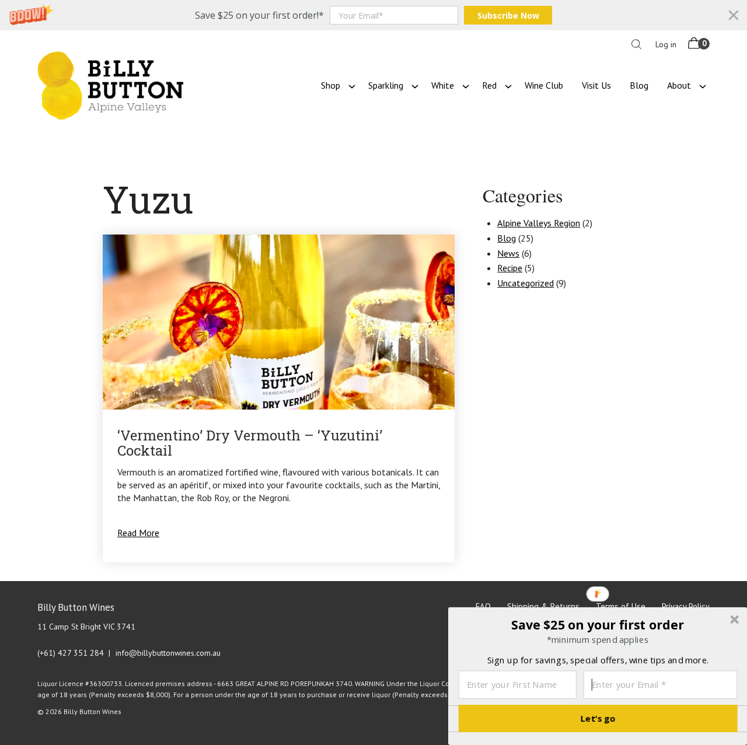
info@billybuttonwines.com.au (168, 653)
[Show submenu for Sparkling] (415, 85)
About (679, 85)
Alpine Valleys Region (538, 223)
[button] (373, 15)
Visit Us (596, 85)
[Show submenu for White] (466, 85)
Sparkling (385, 85)
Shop (330, 85)
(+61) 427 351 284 (70, 653)
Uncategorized (525, 283)
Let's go (598, 718)
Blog (639, 85)
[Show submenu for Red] (508, 85)
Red (489, 85)
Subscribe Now (508, 15)
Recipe (509, 268)
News (508, 253)
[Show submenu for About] (703, 85)
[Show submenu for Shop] (352, 85)
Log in (665, 44)
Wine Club (544, 85)
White (442, 85)
